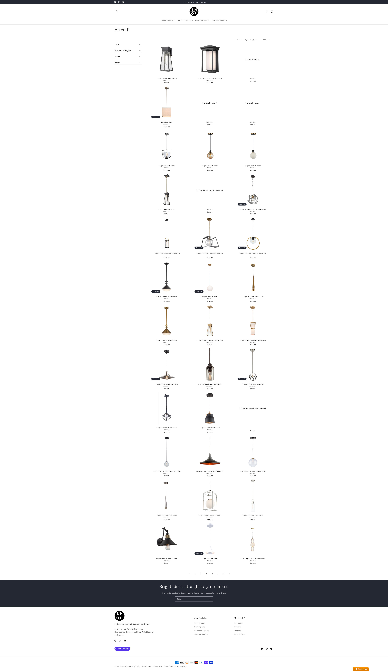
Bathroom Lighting (201, 630)
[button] (116, 11)
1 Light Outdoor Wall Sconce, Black (210, 78)
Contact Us (238, 623)
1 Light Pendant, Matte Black (253, 384)
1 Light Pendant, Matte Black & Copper (209, 471)
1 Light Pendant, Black (167, 166)
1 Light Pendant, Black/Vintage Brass (253, 253)
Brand (117, 63)
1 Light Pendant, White (210, 558)
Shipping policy (181, 666)
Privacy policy (157, 666)
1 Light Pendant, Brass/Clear (253, 296)
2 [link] (200, 573)
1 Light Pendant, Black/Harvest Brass (210, 253)
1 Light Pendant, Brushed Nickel (167, 384)
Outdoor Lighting (201, 634)
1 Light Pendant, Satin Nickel (253, 515)
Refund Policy (239, 634)
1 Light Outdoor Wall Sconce (167, 78)
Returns (237, 627)
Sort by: (240, 40)
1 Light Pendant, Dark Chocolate (209, 384)
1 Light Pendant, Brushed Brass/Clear (210, 340)
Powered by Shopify (134, 666)
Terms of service (169, 666)
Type (117, 44)
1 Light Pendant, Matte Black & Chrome (167, 471)
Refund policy (146, 666)
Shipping (237, 630)
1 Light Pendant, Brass (210, 296)
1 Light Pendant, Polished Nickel (210, 515)
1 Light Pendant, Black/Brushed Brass (253, 209)
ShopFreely (123, 666)
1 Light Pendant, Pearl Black (167, 515)
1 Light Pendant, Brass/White (167, 340)
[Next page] (229, 573)
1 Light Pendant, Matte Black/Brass (252, 471)
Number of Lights (123, 50)
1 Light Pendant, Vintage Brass (166, 558)
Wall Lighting (199, 627)
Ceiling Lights (199, 623)
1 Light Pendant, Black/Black (209, 190)
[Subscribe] (210, 598)
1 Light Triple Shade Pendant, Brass (253, 558)
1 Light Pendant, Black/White (166, 296)
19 (224, 573)
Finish (118, 56)
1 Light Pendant (253, 59)
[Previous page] (189, 573)
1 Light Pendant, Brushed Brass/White (253, 340)
